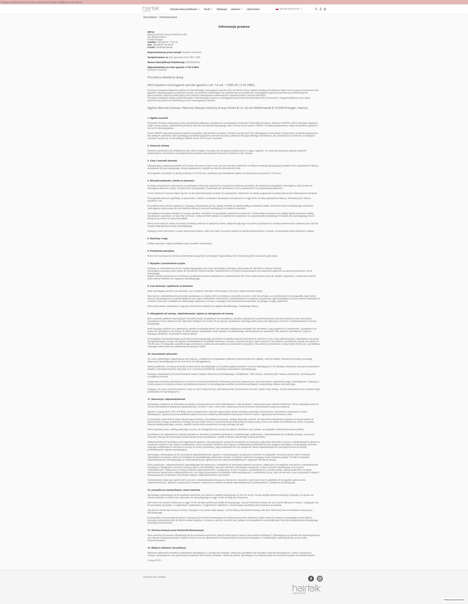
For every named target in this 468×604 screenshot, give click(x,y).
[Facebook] (311, 579)
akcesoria (235, 9)
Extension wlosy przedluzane (183, 9)
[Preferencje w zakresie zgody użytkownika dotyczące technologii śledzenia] (454, 599)
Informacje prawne (168, 17)
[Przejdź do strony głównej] (151, 9)
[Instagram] (320, 579)
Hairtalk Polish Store (289, 9)
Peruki (207, 9)
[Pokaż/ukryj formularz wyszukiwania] (316, 9)
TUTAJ (62, 2)
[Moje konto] (320, 8)
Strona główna (150, 17)
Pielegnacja (222, 9)
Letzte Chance (253, 9)
